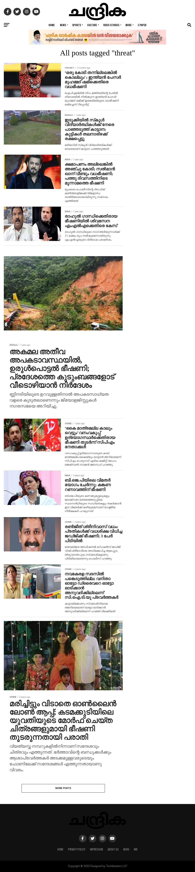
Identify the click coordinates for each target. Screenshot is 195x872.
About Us (113, 849)
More (128, 25)
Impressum (96, 849)
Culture (92, 25)
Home (52, 25)
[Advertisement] (160, 221)
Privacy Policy (76, 849)
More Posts (63, 788)
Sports (76, 25)
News (63, 25)
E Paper (142, 25)
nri (135, 849)
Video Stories (111, 25)
